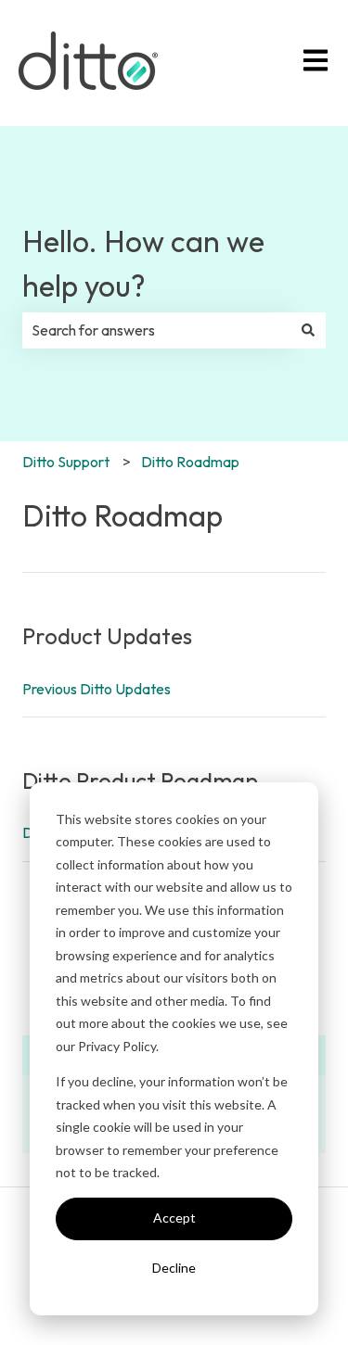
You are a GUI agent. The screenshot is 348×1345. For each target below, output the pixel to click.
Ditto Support (66, 461)
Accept (174, 1217)
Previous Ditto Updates (96, 688)
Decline (174, 1267)
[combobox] (156, 330)
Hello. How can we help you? (143, 263)
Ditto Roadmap (190, 461)
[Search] (308, 330)
